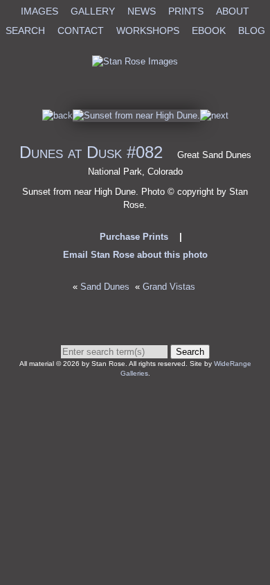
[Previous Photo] (57, 115)
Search (25, 30)
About (232, 11)
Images (39, 11)
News (141, 11)
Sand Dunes (104, 286)
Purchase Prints (134, 237)
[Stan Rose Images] (135, 61)
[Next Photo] (136, 115)
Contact (80, 30)
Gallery (93, 11)
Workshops (147, 30)
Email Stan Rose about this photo (135, 255)
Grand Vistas (170, 286)
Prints (186, 11)
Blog (251, 30)
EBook (209, 30)
